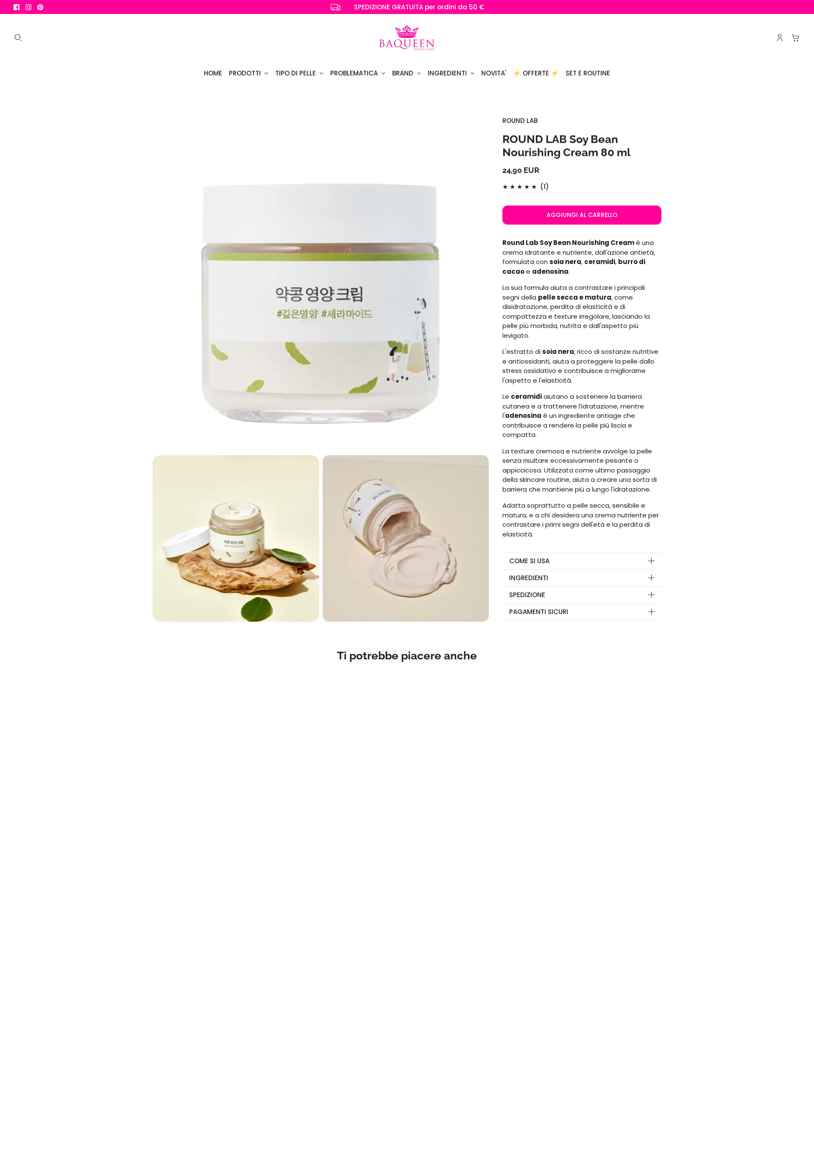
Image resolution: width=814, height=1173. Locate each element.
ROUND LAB (520, 120)
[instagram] (28, 7)
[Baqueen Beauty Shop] (407, 38)
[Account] (779, 37)
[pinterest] (40, 7)
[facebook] (16, 7)
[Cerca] (18, 37)
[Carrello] (795, 37)
